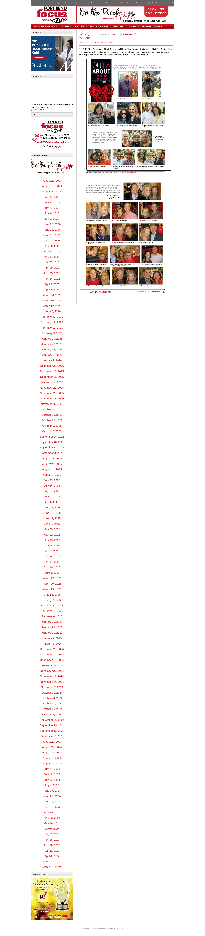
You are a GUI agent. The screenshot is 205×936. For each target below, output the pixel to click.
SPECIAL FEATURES (100, 27)
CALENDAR (134, 27)
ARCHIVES (146, 27)
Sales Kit (169, 3)
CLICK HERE (37, 110)
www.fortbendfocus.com (116, 928)
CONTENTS (65, 27)
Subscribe (108, 3)
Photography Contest (59, 3)
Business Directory (135, 3)
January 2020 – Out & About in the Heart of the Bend (107, 36)
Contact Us (119, 3)
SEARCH (158, 27)
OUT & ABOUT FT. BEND (105, 42)
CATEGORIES (80, 27)
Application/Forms (154, 3)
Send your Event (94, 3)
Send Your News (78, 3)
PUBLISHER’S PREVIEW (45, 27)
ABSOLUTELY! (119, 27)
